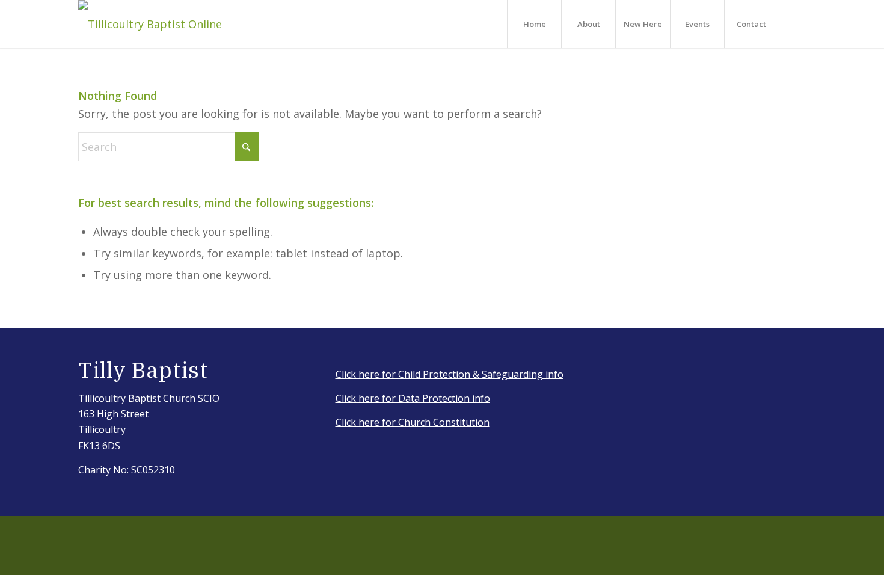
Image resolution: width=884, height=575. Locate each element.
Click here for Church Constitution (413, 422)
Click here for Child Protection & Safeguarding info (449, 374)
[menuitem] (534, 24)
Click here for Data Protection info (413, 398)
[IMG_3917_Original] (150, 24)
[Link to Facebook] (797, 23)
